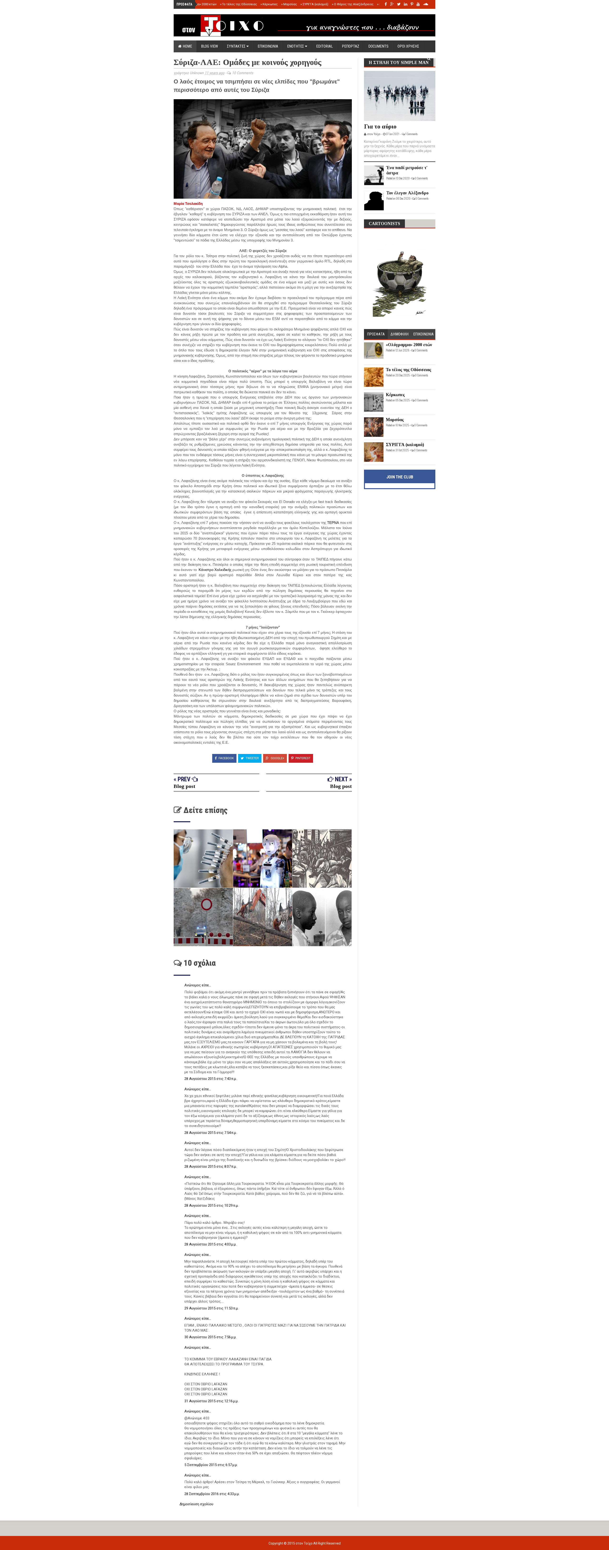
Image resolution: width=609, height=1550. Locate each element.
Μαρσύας (289, 4)
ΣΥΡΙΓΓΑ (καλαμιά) (314, 4)
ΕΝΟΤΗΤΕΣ (296, 46)
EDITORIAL (324, 46)
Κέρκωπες (269, 4)
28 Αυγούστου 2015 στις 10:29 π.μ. (211, 1205)
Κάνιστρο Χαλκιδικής (215, 570)
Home (187, 46)
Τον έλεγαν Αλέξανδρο (407, 193)
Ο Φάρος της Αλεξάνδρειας (352, 4)
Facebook (226, 758)
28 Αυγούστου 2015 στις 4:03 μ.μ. (210, 1244)
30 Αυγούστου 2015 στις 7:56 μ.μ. (210, 1337)
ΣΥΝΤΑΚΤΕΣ (236, 46)
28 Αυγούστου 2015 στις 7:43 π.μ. (210, 1079)
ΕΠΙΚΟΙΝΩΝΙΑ (268, 46)
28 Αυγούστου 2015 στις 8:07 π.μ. (210, 1166)
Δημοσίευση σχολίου (196, 1504)
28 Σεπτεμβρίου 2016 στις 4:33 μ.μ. (212, 1494)
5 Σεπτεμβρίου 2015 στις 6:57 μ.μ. (211, 1465)
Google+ (277, 758)
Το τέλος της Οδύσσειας (238, 4)
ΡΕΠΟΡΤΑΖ (350, 46)
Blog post (184, 786)
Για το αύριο (380, 126)
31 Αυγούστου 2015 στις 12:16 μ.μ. (211, 1401)
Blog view (209, 46)
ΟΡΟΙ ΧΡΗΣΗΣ (408, 46)
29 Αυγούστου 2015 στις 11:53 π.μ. (211, 1308)
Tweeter (252, 758)
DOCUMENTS (378, 46)
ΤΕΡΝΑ (333, 523)
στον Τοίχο (304, 1543)
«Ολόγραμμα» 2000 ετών (198, 4)
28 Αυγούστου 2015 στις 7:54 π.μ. (210, 1133)
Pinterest (302, 758)
